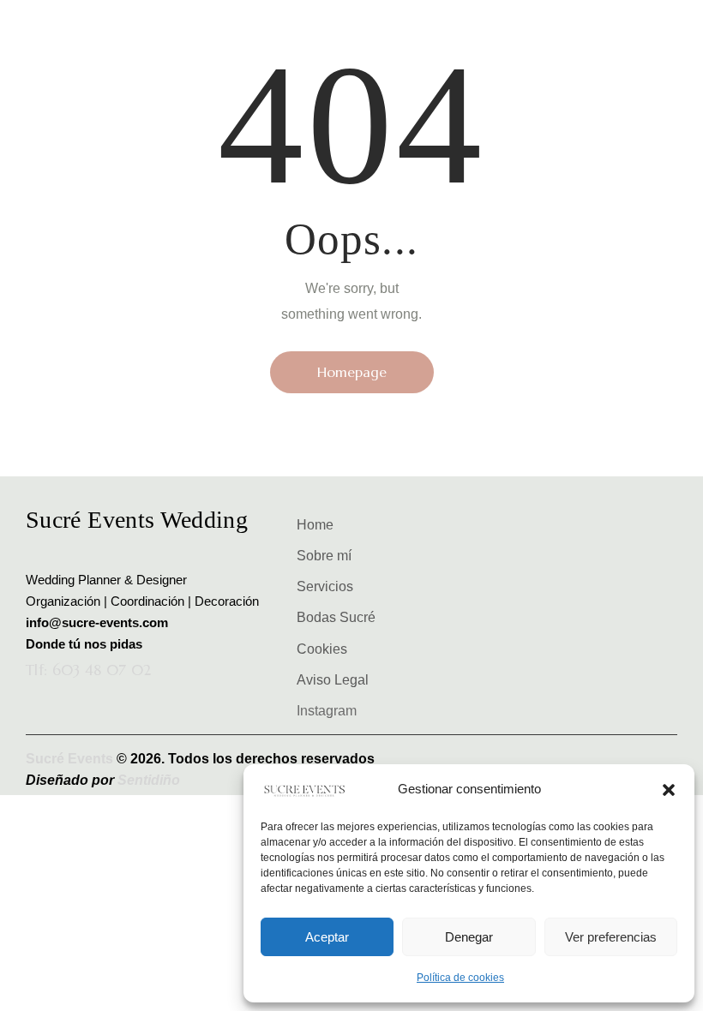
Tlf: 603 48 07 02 (89, 670)
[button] (668, 790)
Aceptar (327, 937)
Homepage (352, 371)
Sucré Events (71, 758)
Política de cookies (460, 978)
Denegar (469, 937)
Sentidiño (150, 780)
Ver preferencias (611, 937)
